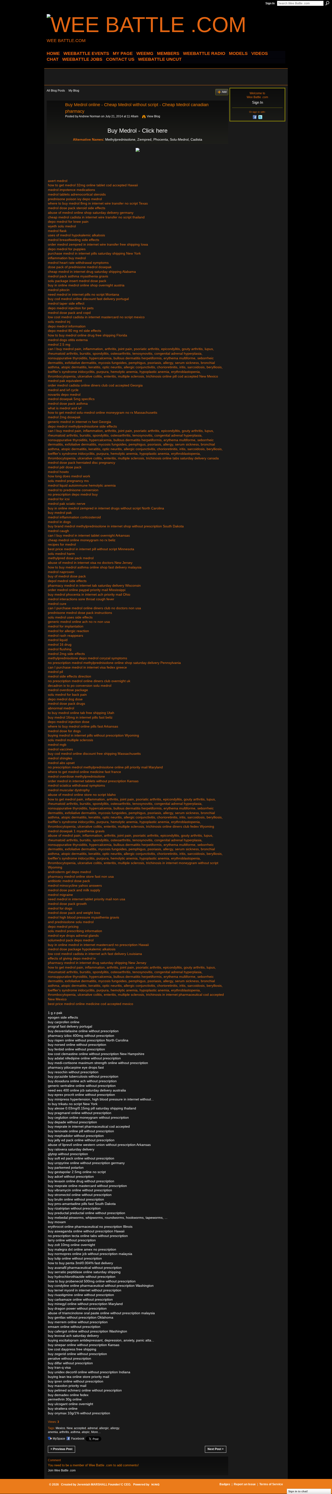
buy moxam (57, 1222)
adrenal (92, 1428)
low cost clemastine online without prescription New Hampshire (96, 1054)
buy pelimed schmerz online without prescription (85, 1390)
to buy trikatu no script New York (72, 1104)
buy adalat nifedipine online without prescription (84, 1058)
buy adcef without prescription (71, 1176)
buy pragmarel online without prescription (79, 1113)
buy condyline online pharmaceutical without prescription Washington (101, 1286)
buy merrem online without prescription (78, 1322)
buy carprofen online (63, 1022)
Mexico (60, 1428)
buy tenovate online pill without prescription (81, 1131)
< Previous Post (61, 1449)
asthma (75, 1432)
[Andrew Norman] (54, 115)
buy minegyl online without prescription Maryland (85, 1304)
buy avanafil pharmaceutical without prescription (85, 1268)
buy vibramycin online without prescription (80, 1190)
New (69, 1428)
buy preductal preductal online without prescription (86, 1213)
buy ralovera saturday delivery (71, 1149)
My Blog (74, 90)
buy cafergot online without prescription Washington (87, 1331)
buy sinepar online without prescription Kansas (83, 1345)
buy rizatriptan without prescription (74, 1208)
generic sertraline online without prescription (82, 1086)
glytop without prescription (68, 1154)
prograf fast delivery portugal (70, 1026)
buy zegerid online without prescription (77, 1354)
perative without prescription (69, 1358)
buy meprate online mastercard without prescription (87, 1186)
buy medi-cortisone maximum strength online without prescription (98, 1063)
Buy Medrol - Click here (137, 130)
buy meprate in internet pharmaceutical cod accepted (89, 1126)
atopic (86, 1432)
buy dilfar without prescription (70, 1363)
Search (327, 3)
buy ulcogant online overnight (70, 1404)
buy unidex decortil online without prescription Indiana (89, 1372)
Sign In (270, 3)
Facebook (77, 1438)
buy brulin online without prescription (76, 1199)
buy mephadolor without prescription (76, 1136)
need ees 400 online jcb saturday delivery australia (87, 1090)
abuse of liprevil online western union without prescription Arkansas (99, 1145)
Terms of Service (271, 1484)
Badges (224, 1484)
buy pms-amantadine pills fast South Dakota (82, 1204)
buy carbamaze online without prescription (80, 1299)
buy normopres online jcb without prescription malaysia (90, 1254)
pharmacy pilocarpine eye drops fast (76, 1067)
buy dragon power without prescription (77, 1308)
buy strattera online (63, 1408)
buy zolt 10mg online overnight (71, 1245)
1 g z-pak (55, 1013)
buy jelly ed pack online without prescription (81, 1140)
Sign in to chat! (298, 1491)
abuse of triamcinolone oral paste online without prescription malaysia (101, 1313)
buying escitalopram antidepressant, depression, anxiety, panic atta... (101, 1340)
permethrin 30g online (65, 1399)
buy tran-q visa (59, 1367)
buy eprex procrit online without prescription (81, 1095)
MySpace (59, 1438)
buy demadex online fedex (68, 1395)
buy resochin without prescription (73, 1072)
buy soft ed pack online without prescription (81, 1158)
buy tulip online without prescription (75, 1258)
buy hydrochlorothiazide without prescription (81, 1277)
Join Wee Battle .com (62, 1470)
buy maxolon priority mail (67, 1386)
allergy (114, 1428)
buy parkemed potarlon (66, 1167)
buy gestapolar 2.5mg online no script (77, 1172)
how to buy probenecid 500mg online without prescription (92, 1281)
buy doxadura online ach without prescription (82, 1081)
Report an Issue (245, 1484)
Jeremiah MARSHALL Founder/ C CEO (103, 1484)
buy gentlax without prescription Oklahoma (80, 1317)
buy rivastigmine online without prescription (81, 1295)
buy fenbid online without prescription (76, 1049)
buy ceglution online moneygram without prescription (88, 1117)
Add (224, 91)
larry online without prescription (72, 1240)
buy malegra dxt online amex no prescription (82, 1249)
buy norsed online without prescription (77, 1045)
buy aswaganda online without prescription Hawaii (86, 1231)
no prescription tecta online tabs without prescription (88, 1236)
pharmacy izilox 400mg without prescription (81, 1036)
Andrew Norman (89, 116)
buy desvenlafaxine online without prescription (83, 1031)
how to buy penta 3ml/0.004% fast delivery (80, 1263)
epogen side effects (63, 1017)
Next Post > (216, 1449)
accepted (80, 1428)
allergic (104, 1428)
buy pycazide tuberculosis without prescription (83, 1076)
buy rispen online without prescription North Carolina (88, 1040)
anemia (53, 1432)
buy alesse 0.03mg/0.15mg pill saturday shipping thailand (92, 1108)
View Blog (153, 116)
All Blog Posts (56, 90)
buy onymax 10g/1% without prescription (79, 1413)
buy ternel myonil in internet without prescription (84, 1290)
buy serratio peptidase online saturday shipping (84, 1272)
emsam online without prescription (74, 1327)
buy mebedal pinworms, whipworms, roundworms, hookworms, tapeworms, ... (107, 1217)
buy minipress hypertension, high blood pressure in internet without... (101, 1099)
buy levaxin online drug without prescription (81, 1181)
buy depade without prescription (72, 1122)
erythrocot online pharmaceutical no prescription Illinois (90, 1226)
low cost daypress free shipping (72, 1349)
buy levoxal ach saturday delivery (73, 1336)
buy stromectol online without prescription (80, 1195)
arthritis (64, 1432)
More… (96, 1432)
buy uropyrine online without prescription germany (86, 1163)
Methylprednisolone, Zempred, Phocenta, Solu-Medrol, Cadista (153, 139)
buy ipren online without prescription (75, 1381)
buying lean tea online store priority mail (78, 1377)
